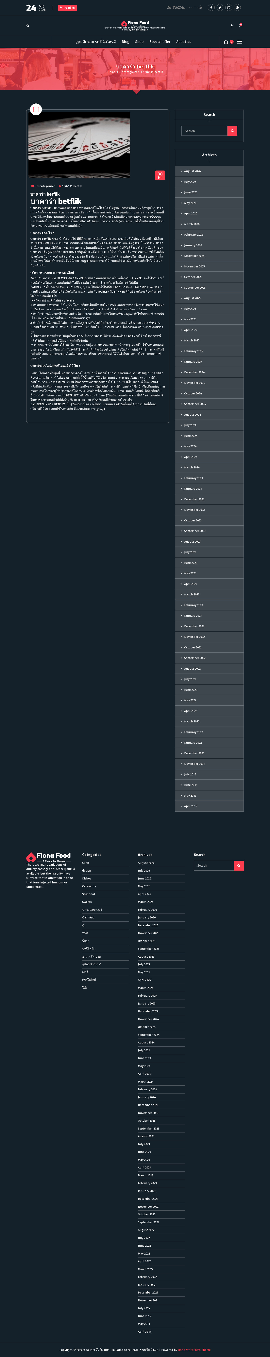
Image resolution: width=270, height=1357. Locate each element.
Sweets (87, 902)
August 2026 (192, 171)
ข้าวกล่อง (88, 917)
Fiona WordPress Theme (194, 1350)
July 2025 (190, 309)
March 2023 (191, 594)
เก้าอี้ (85, 972)
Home (111, 72)
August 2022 (192, 668)
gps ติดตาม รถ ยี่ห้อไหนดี (96, 42)
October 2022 (193, 647)
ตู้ (83, 925)
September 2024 (195, 404)
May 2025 (190, 319)
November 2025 (194, 266)
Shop (139, 42)
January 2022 (193, 742)
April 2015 (190, 806)
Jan (160, 175)
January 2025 (193, 361)
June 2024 (191, 436)
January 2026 (193, 245)
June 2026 (190, 192)
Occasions (89, 886)
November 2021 (194, 764)
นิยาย (85, 941)
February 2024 (193, 478)
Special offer (160, 42)
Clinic (85, 863)
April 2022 (190, 711)
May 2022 (190, 700)
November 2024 (194, 383)
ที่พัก (85, 933)
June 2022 (190, 690)
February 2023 (193, 605)
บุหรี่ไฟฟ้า (88, 948)
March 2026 (192, 224)
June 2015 (190, 785)
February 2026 (193, 234)
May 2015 (190, 795)
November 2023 (194, 510)
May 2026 (190, 203)
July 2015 (190, 774)
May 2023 (190, 573)
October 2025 (193, 277)
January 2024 (193, 488)
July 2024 (190, 425)
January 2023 (193, 615)
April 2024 (190, 457)
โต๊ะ (84, 988)
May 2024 (190, 446)
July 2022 (190, 679)
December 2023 (194, 499)
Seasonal (88, 894)
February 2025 (193, 351)
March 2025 (191, 340)
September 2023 (195, 531)
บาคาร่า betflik (72, 186)
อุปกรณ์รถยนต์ (91, 964)
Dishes (86, 878)
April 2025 (190, 330)
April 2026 (190, 213)
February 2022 (193, 732)
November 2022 (194, 637)
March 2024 (192, 467)
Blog (125, 42)
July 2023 (190, 552)
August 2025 (192, 298)
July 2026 (190, 182)
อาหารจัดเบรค (91, 956)
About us (183, 42)
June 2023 (190, 563)
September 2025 (195, 287)
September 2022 (195, 658)
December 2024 (194, 372)
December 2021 (194, 753)
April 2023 (190, 584)
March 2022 (191, 721)
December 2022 (194, 626)
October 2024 (193, 393)
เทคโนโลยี (89, 980)
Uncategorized (129, 72)
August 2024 (192, 414)
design (86, 870)
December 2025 (194, 256)
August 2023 (192, 541)
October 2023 (193, 520)
